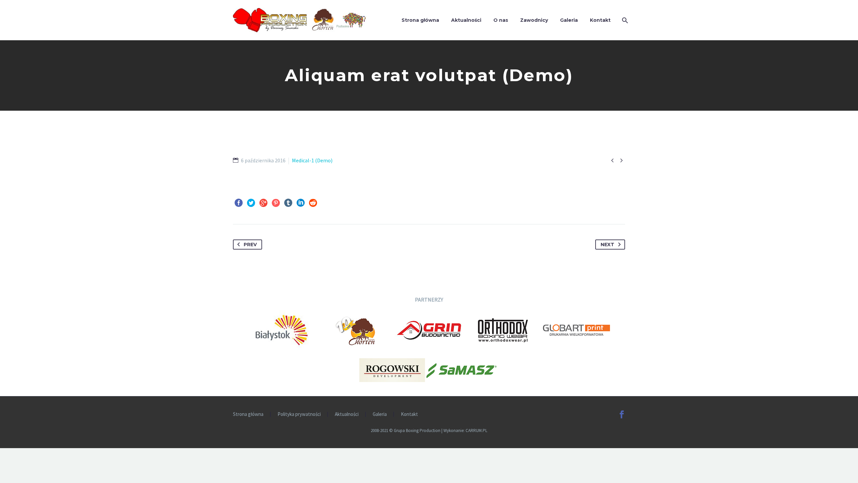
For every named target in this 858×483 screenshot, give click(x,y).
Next (607, 244)
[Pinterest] (276, 203)
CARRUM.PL (476, 430)
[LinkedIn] (301, 203)
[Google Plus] (263, 203)
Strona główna (420, 20)
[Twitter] (251, 203)
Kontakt (600, 20)
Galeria (569, 20)
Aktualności (466, 20)
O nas (500, 20)
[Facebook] (239, 203)
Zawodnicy (534, 20)
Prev (250, 244)
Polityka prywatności (299, 414)
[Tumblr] (288, 203)
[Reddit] (313, 203)
